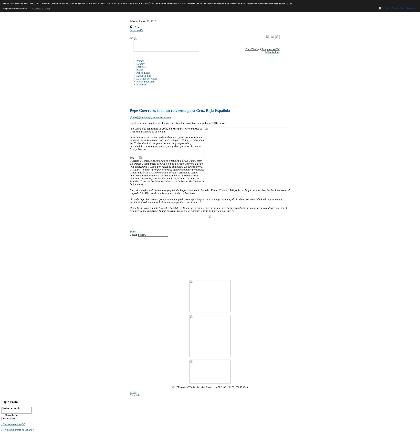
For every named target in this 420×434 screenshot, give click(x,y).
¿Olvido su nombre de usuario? (17, 429)
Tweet (133, 231)
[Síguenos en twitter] (277, 38)
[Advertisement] (179, 97)
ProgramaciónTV (271, 49)
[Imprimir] (143, 117)
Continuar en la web (41, 8)
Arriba (133, 392)
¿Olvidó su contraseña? (13, 424)
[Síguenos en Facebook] (273, 38)
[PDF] (133, 117)
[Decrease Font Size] (131, 24)
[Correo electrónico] (160, 117)
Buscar (134, 234)
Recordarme (11, 415)
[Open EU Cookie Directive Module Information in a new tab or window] (398, 8)
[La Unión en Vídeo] (268, 38)
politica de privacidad (283, 3)
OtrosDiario (251, 49)
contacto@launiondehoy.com (263, 43)
